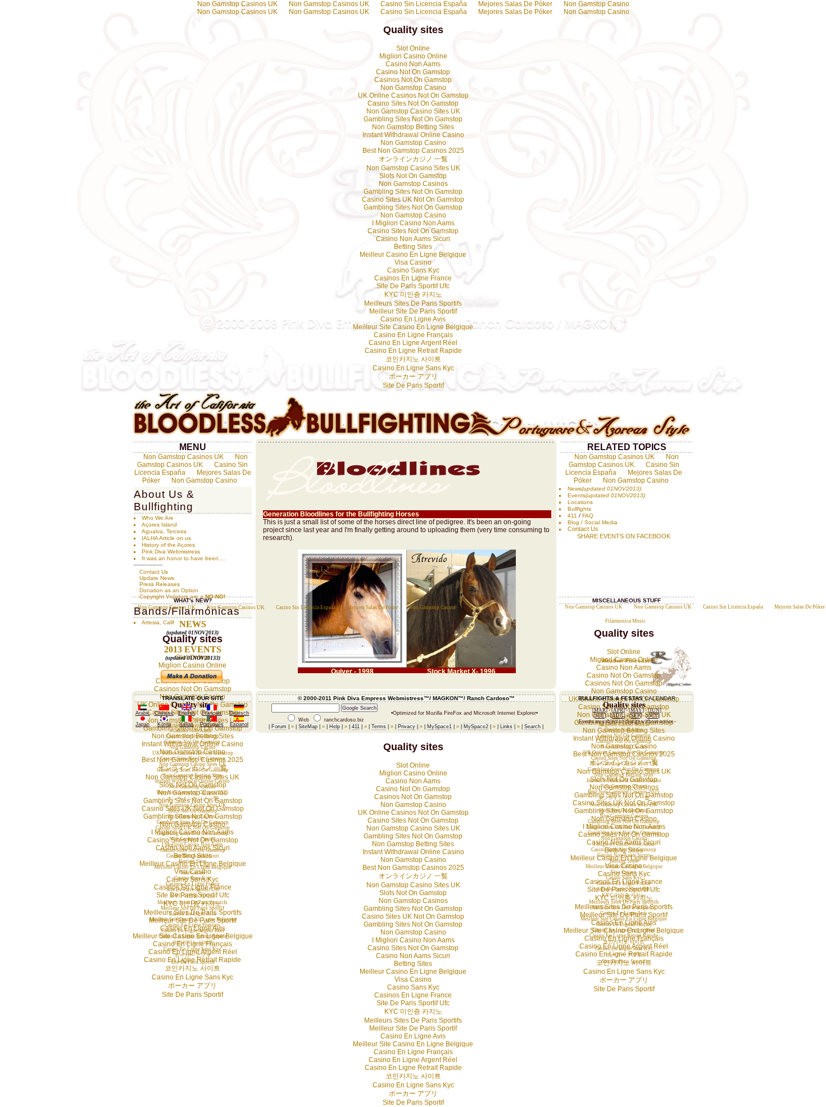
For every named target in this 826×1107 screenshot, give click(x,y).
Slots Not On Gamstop (413, 176)
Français (212, 713)
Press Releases (159, 584)
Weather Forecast (625, 660)
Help (334, 726)
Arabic (142, 713)
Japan (142, 724)
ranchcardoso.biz (344, 720)
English (186, 713)
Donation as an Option (168, 590)
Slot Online (413, 48)
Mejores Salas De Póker (515, 12)
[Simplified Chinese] (164, 708)
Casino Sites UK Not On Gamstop (413, 199)
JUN (655, 710)
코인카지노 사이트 (413, 359)
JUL (600, 716)
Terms (378, 726)
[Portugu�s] (212, 720)
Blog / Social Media (593, 522)
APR (618, 710)
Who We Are (158, 518)
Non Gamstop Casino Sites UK (413, 111)
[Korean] (164, 720)
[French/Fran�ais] (212, 708)
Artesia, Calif (158, 622)
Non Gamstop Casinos (413, 184)
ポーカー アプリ (413, 376)
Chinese (164, 713)
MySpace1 (439, 726)
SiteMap (307, 726)
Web (303, 720)
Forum (279, 726)
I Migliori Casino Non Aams (413, 223)
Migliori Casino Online (413, 56)
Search (532, 726)
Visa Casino (413, 262)
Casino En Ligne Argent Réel (413, 343)
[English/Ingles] (186, 708)
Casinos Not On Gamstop (413, 80)
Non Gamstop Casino (596, 12)
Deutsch (239, 713)
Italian (186, 724)
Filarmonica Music (625, 621)
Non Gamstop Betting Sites (413, 127)
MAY (636, 710)
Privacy (406, 726)
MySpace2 (476, 726)
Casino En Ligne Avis (413, 319)
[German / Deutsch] (239, 708)
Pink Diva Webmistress (171, 551)
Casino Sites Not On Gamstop (413, 103)
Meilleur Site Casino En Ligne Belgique (413, 327)
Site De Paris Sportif (413, 385)
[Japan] (143, 720)
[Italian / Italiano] (186, 720)
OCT (652, 716)
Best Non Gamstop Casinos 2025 (413, 151)
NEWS (192, 624)
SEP (635, 716)
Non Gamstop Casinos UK (237, 12)
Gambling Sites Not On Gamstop (413, 119)
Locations (580, 502)
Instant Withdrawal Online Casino (413, 135)
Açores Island (159, 524)
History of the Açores (168, 545)
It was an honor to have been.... (183, 558)
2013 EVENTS (192, 649)
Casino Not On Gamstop (413, 72)
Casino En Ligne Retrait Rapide (413, 351)
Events (577, 495)
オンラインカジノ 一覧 (413, 159)
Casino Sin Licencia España (423, 12)
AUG (618, 716)
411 (572, 515)
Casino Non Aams (413, 64)
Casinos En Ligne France (413, 278)
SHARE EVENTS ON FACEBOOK (623, 536)
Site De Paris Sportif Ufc (413, 286)
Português (212, 724)
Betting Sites (413, 247)
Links (506, 726)
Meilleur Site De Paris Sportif (413, 311)
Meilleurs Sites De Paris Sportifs (413, 303)
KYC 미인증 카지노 (413, 294)
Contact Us (153, 572)
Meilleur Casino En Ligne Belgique (413, 254)
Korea (164, 724)
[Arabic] (142, 708)
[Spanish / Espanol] (239, 720)
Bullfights (579, 509)
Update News (156, 578)
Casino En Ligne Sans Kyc (413, 368)
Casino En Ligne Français (413, 335)
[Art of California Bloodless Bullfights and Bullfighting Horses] (413, 437)
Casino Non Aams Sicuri (413, 239)
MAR (600, 710)
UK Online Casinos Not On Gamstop (413, 95)
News (575, 489)
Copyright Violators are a (182, 596)
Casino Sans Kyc (413, 270)
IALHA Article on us (166, 538)
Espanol (239, 724)
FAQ (587, 515)
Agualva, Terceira (164, 531)
